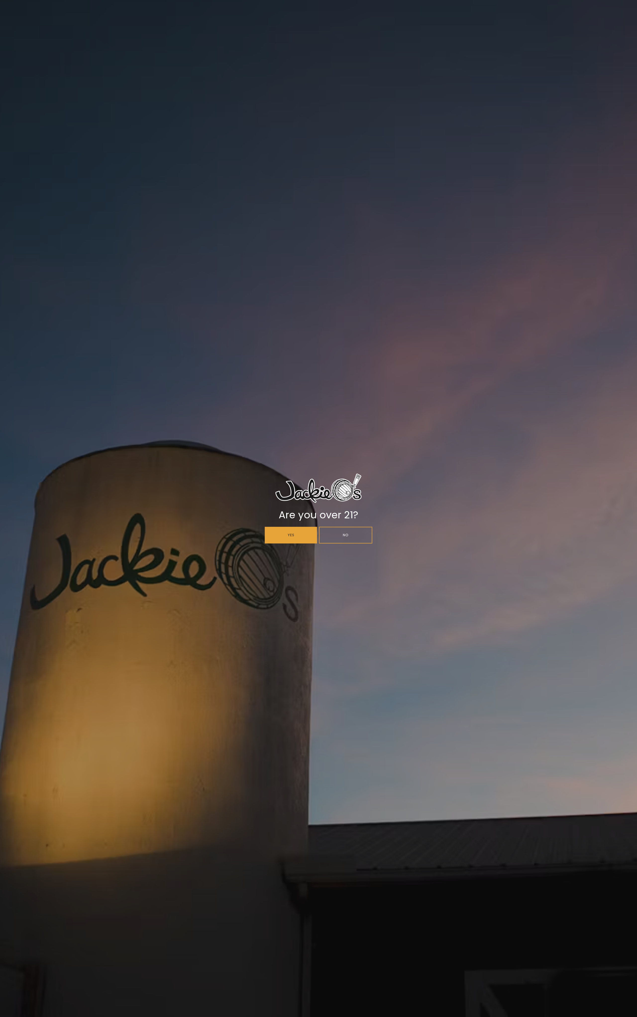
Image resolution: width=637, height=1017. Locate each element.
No (346, 535)
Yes (291, 535)
